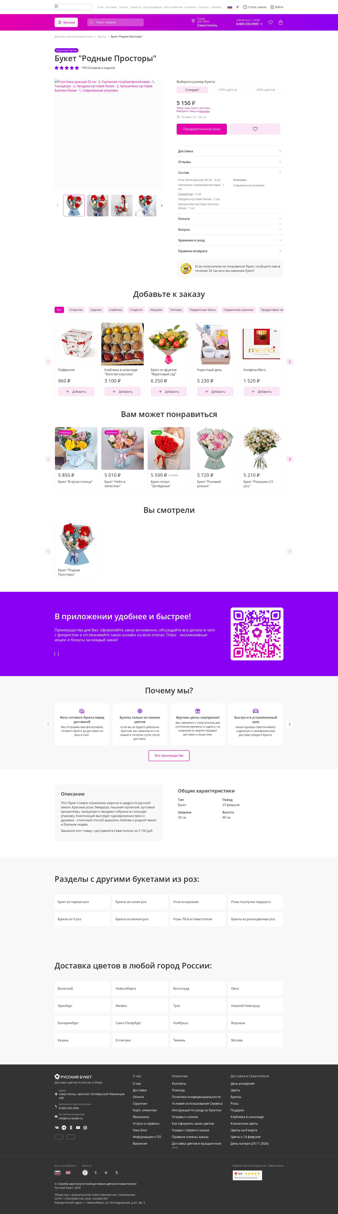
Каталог (69, 22)
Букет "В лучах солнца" (75, 457)
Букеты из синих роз (131, 902)
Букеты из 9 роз (69, 919)
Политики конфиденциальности (196, 1097)
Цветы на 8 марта (244, 1130)
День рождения (242, 1083)
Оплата (123, 7)
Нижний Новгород (245, 1006)
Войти (279, 7)
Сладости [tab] (136, 310)
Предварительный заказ (201, 129)
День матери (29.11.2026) (250, 1143)
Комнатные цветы (244, 1123)
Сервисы (216, 7)
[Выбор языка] (229, 7)
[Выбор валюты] (237, 7)
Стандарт (192, 90)
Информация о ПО (147, 1137)
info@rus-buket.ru (71, 1118)
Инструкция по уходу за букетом (196, 1110)
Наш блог (140, 1130)
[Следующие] (162, 205)
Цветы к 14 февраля (246, 1137)
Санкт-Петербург (128, 1023)
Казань (63, 1040)
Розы (234, 1103)
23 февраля (231, 805)
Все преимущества (169, 755)
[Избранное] (270, 22)
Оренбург (65, 1006)
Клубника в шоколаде (247, 1117)
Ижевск (121, 1006)
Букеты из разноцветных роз (253, 919)
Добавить (79, 391)
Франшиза (141, 1117)
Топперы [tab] (176, 310)
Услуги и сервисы (146, 1123)
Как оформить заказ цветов (193, 1123)
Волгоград (181, 988)
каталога (204, 111)
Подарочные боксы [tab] (203, 310)
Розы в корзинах (186, 902)
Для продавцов (152, 7)
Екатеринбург (68, 1023)
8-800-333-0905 (69, 1108)
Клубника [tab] (115, 310)
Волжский (65, 988)
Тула (176, 1006)
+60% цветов (265, 90)
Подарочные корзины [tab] (238, 310)
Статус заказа (257, 7)
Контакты (190, 7)
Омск (235, 988)
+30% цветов (227, 90)
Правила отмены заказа (190, 1137)
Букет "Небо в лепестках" (114, 459)
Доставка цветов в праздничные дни (196, 1145)
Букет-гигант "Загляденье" (164, 459)
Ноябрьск (180, 1023)
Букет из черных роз (73, 902)
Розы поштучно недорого (251, 902)
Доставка (111, 7)
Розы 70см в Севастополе (192, 919)
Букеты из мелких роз (132, 919)
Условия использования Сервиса (197, 1103)
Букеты (236, 1097)
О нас (100, 7)
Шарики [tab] (96, 310)
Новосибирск (126, 988)
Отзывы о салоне (185, 1117)
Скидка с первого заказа (190, 1130)
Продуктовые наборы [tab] (275, 310)
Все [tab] (59, 310)
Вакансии (140, 1143)
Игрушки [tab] (156, 310)
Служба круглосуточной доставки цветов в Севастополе (97, 1184)
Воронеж (238, 1023)
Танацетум (185, 194)
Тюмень (179, 1040)
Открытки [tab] (76, 310)
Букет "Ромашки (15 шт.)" (258, 480)
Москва (237, 1040)
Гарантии (135, 7)
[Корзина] (280, 22)
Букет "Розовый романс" (209, 480)
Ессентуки (123, 1040)
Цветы (235, 1090)
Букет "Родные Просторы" (69, 572)
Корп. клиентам (173, 7)
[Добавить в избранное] (255, 129)
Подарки (237, 1110)
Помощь (203, 7)
